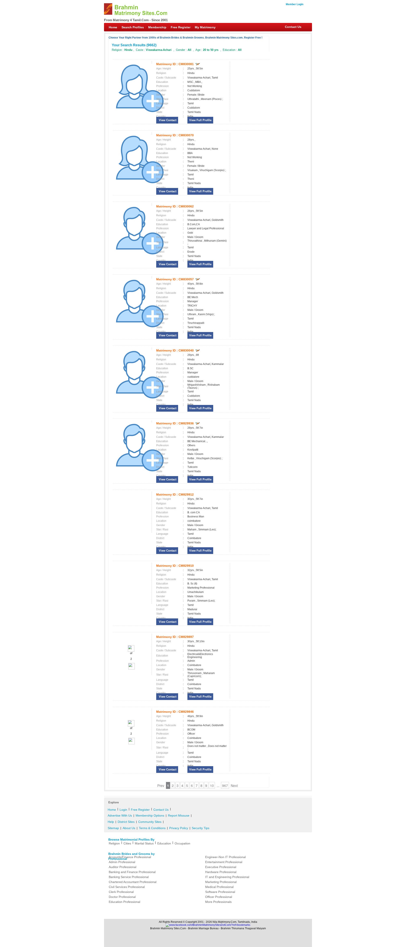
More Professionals (218, 902)
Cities (127, 843)
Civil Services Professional (127, 887)
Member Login (294, 4)
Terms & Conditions (152, 828)
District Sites (126, 821)
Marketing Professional (221, 882)
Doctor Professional (122, 897)
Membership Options (150, 815)
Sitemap (113, 828)
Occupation (182, 843)
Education (164, 843)
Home (113, 27)
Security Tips (200, 828)
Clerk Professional (121, 892)
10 (212, 785)
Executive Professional (220, 867)
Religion (114, 843)
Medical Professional (219, 887)
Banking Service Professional (129, 877)
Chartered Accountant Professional (132, 882)
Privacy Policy (178, 828)
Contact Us (293, 27)
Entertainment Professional (223, 862)
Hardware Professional (220, 872)
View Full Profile (200, 120)
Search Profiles (133, 27)
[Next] (131, 668)
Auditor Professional (122, 867)
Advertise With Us (120, 815)
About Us (129, 828)
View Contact (167, 120)
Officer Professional (218, 897)
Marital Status (144, 843)
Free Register (180, 27)
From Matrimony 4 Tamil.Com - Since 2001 (136, 20)
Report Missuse (178, 815)
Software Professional (220, 892)
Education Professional (124, 902)
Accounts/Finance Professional (130, 857)
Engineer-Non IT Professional (225, 857)
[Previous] (131, 650)
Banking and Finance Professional (132, 872)
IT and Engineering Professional (227, 877)
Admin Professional (122, 862)
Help (111, 821)
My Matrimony (205, 27)
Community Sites (149, 821)
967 (225, 785)
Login (123, 809)
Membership (157, 27)
